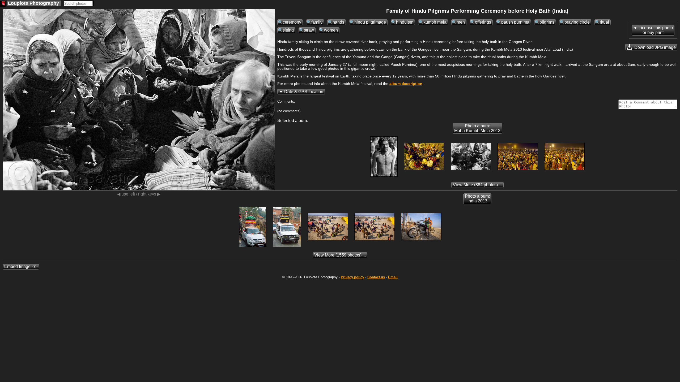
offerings (483, 22)
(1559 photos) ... (340, 255)
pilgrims (546, 22)
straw (309, 30)
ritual (604, 22)
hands (338, 22)
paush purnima (515, 22)
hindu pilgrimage (370, 22)
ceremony (292, 22)
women (331, 30)
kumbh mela (435, 22)
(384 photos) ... (477, 185)
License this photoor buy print (656, 30)
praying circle (577, 22)
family (316, 22)
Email (393, 277)
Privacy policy (352, 277)
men (461, 22)
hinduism (404, 22)
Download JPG (654, 47)
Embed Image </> (20, 266)
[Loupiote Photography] (3, 4)
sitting (288, 30)
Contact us (376, 277)
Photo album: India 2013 (477, 198)
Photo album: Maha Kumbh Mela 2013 (477, 128)
